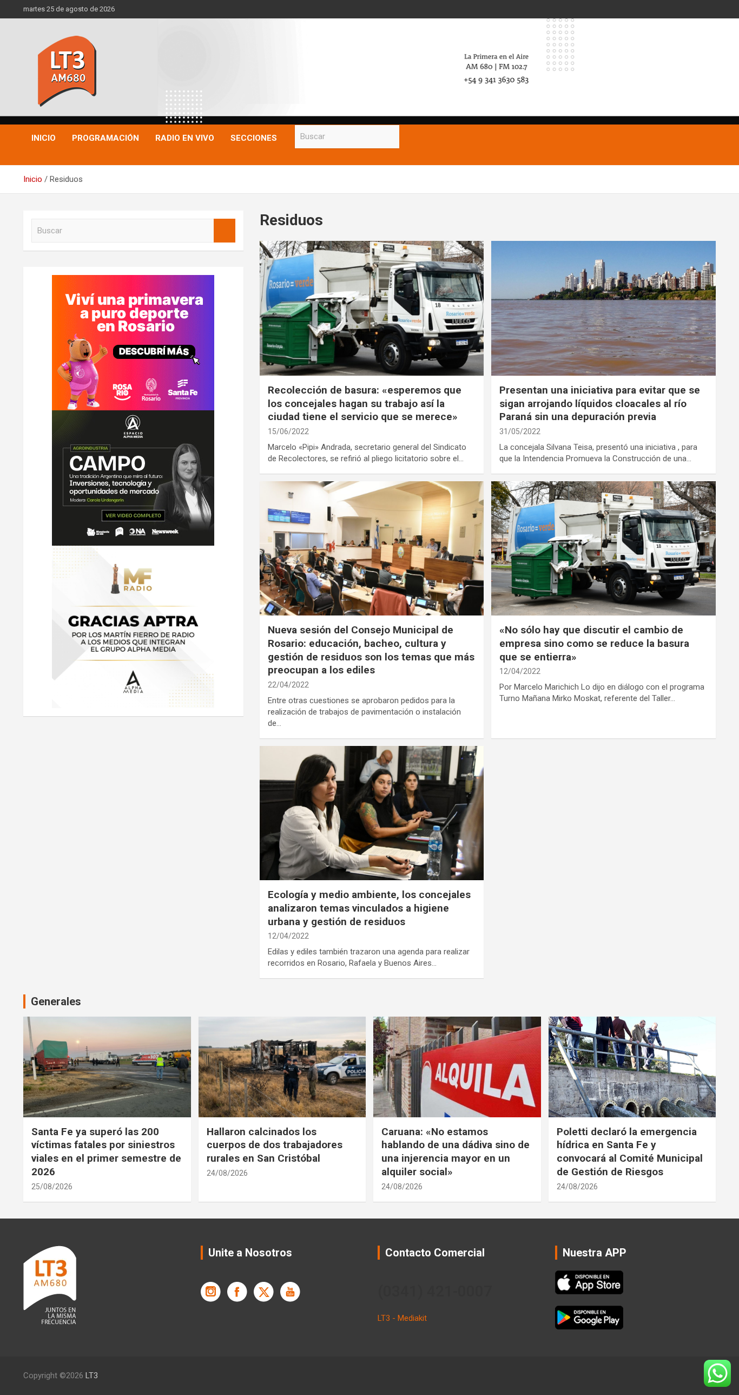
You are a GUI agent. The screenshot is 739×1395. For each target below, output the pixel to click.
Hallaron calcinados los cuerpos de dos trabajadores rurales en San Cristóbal (274, 1144)
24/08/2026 (227, 1173)
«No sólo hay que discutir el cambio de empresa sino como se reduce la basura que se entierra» (594, 643)
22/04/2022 (288, 684)
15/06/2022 (288, 431)
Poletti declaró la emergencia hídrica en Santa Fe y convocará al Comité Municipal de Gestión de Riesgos (630, 1151)
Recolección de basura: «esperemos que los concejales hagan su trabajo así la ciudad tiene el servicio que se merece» (364, 403)
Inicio (43, 138)
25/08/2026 (51, 1186)
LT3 (91, 1375)
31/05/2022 (519, 431)
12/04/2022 (519, 671)
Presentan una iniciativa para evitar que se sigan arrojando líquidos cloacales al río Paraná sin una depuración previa (599, 403)
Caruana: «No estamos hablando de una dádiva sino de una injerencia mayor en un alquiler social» (455, 1151)
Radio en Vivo (184, 138)
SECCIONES (253, 138)
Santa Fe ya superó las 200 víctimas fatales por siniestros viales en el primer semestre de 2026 (106, 1151)
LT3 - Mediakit (402, 1318)
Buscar (410, 137)
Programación (105, 138)
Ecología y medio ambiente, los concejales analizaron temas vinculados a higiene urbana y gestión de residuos (369, 907)
